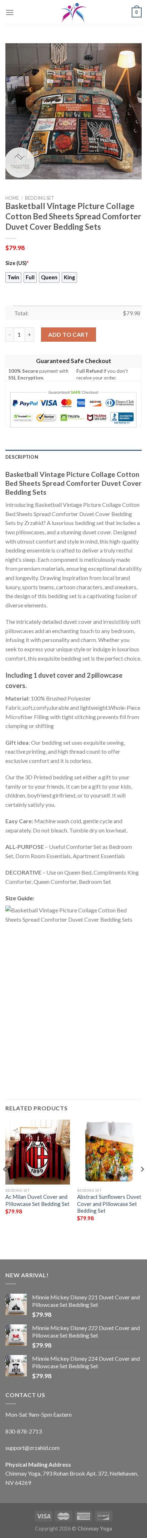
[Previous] (5, 1183)
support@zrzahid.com (32, 1447)
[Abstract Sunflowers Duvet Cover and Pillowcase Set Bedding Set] (109, 1152)
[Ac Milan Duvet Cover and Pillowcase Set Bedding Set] (37, 1152)
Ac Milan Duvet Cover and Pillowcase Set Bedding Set (37, 1200)
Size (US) (17, 263)
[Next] (142, 1183)
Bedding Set (39, 198)
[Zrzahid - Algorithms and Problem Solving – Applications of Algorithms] (73, 12)
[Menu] (9, 12)
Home (12, 198)
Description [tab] (21, 457)
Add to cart (68, 334)
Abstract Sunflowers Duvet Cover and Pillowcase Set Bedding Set (109, 1203)
